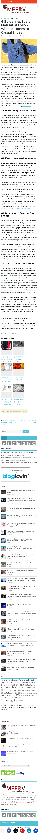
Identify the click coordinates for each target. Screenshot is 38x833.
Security (12, 695)
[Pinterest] (22, 830)
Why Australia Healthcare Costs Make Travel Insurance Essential (22, 516)
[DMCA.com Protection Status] (8, 775)
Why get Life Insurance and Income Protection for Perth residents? (8, 422)
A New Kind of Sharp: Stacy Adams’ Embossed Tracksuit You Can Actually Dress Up (6, 359)
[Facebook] (9, 830)
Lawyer (33, 690)
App (7, 680)
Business (29, 679)
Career (6, 682)
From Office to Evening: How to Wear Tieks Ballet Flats (19, 358)
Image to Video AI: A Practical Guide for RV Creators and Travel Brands (21, 587)
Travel (17, 700)
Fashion (12, 333)
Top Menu (8, 2)
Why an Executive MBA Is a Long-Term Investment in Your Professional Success (20, 644)
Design (18, 682)
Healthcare (22, 688)
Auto (21, 679)
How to (11, 690)
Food (29, 685)
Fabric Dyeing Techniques (19, 378)
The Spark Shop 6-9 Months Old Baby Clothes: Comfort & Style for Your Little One (6, 403)
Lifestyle (5, 692)
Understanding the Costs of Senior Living (21, 508)
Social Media (9, 698)
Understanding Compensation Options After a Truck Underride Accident (20, 652)
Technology (7, 700)
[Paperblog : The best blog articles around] (19, 775)
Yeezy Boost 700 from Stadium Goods (18, 208)
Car (2, 682)
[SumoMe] (35, 830)
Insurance (18, 690)
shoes (16, 333)
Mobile (25, 693)
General (8, 688)
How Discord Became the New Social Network (19, 605)
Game (33, 685)
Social (4, 438)
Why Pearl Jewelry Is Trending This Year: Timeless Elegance (19, 402)
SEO (18, 695)
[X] (15, 830)
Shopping (23, 36)
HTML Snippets (11, 827)
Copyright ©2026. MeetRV (8, 822)
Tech (23, 698)
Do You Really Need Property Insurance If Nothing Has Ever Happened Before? (20, 547)
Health (15, 687)
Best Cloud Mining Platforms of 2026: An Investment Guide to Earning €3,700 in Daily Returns (21, 500)
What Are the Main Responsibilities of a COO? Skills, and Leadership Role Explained (21, 612)
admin (4, 36)
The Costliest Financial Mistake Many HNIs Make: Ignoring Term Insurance (21, 524)
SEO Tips (22, 695)
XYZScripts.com (26, 827)
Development (24, 682)
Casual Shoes (6, 333)
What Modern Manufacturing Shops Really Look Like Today (21, 668)
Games (3, 688)
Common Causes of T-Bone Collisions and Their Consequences (21, 636)
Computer (12, 682)
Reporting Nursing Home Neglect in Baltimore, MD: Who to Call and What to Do (21, 628)
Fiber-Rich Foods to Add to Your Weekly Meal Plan (20, 571)
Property (34, 693)
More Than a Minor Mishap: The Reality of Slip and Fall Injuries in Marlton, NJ (21, 660)
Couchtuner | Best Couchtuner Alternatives (13, 460)
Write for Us (26, 825)
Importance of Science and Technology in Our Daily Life (17, 452)
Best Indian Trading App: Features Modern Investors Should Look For (21, 532)
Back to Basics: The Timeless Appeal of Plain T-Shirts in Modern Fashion (7, 381)
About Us (7, 825)
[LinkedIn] (29, 830)
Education (32, 682)
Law (29, 690)
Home (4, 689)
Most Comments (6, 448)
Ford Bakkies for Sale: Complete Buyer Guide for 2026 (20, 620)
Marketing (18, 693)
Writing (21, 700)
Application (13, 680)
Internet (24, 690)
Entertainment (6, 685)
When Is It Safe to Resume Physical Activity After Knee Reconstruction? (21, 555)
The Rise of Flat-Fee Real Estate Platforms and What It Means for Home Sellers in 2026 (21, 579)
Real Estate (5, 695)
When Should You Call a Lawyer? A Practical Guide (21, 563)
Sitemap (20, 825)
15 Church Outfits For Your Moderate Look (13, 455)
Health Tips (30, 688)
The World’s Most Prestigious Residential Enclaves (21, 491)
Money (29, 693)
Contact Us (14, 825)
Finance (22, 684)
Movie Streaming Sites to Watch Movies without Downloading (19, 462)
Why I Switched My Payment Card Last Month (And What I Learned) (19, 540)
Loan (11, 693)
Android (3, 680)
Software (17, 698)
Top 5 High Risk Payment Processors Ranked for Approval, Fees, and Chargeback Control (22, 596)
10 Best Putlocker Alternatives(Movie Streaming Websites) (18, 458)
